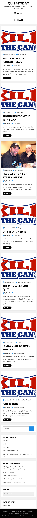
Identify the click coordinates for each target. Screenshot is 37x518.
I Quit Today (6, 447)
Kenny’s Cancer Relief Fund (10, 450)
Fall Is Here (10, 403)
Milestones (20, 112)
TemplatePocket (18, 515)
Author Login (6, 505)
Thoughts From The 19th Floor (16, 117)
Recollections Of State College (15, 175)
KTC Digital (25, 513)
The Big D (5, 440)
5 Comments (17, 181)
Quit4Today (18, 3)
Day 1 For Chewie (14, 231)
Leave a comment (19, 353)
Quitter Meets (22, 55)
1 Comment (17, 65)
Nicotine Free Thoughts (25, 282)
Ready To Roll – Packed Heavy (13, 60)
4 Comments (17, 293)
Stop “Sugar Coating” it (19, 469)
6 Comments (17, 123)
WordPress (32, 515)
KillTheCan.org (17, 511)
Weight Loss (21, 228)
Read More (7, 78)
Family (5, 444)
